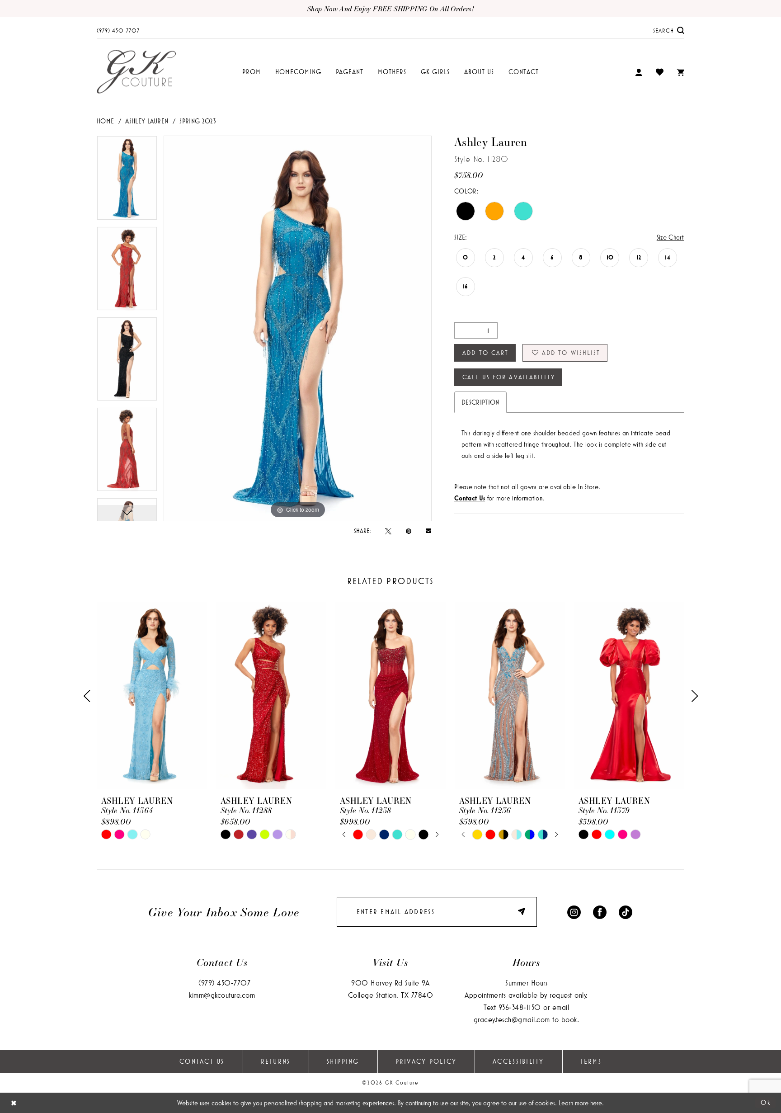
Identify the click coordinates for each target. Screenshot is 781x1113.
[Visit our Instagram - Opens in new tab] (574, 912)
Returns (276, 1061)
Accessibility (518, 1061)
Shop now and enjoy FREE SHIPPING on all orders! (390, 8)
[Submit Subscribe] (523, 911)
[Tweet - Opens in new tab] (388, 531)
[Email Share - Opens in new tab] (428, 530)
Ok (766, 1102)
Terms (591, 1061)
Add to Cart (485, 352)
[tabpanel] (127, 181)
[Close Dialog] (13, 1103)
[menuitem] (118, 30)
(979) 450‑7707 (224, 982)
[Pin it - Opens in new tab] (408, 531)
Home (105, 121)
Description (480, 402)
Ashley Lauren (146, 121)
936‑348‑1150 (520, 1007)
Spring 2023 (197, 121)
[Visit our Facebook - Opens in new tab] (600, 912)
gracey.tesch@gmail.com (512, 1019)
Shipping (343, 1061)
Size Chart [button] (670, 237)
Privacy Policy (426, 1061)
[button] (638, 72)
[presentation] (152, 696)
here (596, 1103)
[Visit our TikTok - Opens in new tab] (625, 912)
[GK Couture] (136, 72)
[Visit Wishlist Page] (659, 72)
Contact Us (202, 1061)
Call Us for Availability (508, 377)
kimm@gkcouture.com (222, 994)
